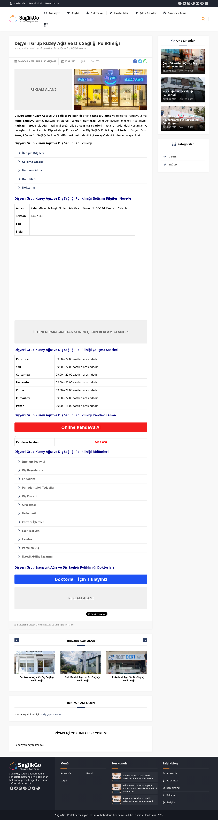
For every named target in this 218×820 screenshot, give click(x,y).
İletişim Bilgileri (33, 153)
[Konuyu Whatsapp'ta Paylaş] (145, 61)
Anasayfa (18, 48)
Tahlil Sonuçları (46, 61)
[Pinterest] (202, 3)
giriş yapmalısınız (51, 714)
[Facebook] (180, 3)
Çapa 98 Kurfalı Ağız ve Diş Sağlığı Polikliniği (180, 64)
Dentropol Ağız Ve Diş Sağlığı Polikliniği (37, 678)
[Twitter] (184, 3)
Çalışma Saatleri (33, 162)
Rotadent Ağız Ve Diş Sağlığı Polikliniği (128, 678)
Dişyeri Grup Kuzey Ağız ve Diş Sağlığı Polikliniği (51, 624)
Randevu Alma (32, 48)
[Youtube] (197, 3)
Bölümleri (29, 179)
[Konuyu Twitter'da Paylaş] (140, 61)
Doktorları (29, 187)
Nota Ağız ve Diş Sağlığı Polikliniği (178, 93)
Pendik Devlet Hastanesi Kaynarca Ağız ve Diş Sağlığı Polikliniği (181, 119)
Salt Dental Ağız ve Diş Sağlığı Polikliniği (82, 678)
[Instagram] (188, 3)
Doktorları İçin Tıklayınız (81, 579)
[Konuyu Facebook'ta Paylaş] (135, 61)
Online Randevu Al (81, 427)
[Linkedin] (193, 3)
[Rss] (206, 3)
